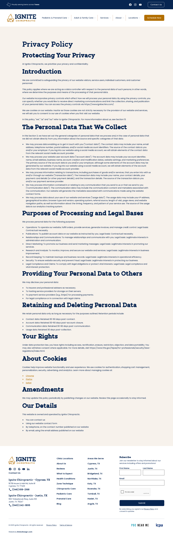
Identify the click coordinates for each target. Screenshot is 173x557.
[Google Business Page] (19, 469)
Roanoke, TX (94, 488)
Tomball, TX (94, 493)
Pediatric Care (64, 493)
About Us (61, 463)
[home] (22, 17)
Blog (59, 503)
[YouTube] (140, 4)
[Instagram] (135, 4)
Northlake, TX (94, 478)
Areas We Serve (96, 458)
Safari (28, 382)
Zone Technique (65, 483)
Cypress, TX (94, 463)
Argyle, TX (93, 503)
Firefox (29, 379)
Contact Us (156, 4)
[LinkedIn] (28, 469)
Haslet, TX (93, 498)
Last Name (148, 468)
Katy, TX (92, 483)
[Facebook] (130, 4)
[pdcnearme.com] (140, 525)
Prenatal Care (64, 498)
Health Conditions (66, 478)
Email (121, 478)
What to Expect (64, 473)
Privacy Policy (149, 509)
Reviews (61, 468)
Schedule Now (154, 17)
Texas (36, 5)
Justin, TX (92, 468)
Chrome (30, 375)
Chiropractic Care (66, 488)
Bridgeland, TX (95, 473)
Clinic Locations (65, 458)
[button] (55, 17)
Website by (20, 532)
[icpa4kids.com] (159, 525)
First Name (124, 468)
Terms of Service (66, 525)
